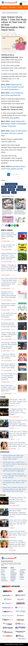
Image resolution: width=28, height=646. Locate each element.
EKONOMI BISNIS (12, 13)
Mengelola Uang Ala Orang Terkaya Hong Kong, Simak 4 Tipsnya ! (8, 325)
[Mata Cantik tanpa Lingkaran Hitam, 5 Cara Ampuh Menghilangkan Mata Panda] (22, 388)
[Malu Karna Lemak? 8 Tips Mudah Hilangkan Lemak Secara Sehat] (22, 367)
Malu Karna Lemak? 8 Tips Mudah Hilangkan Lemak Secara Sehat (8, 366)
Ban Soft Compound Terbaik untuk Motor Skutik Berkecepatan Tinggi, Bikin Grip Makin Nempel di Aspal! (18, 423)
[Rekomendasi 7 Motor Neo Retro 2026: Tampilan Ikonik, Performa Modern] (4, 403)
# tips (13, 192)
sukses (14, 79)
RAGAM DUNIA (12, 7)
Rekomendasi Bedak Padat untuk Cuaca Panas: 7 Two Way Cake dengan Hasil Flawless (12, 457)
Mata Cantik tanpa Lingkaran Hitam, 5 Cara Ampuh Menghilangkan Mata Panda (8, 388)
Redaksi (3, 574)
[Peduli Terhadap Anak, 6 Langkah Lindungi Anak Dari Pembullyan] (22, 336)
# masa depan (21, 190)
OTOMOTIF (13, 570)
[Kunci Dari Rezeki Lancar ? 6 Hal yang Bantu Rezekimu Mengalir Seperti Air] (22, 377)
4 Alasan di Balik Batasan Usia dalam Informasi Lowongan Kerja (14, 133)
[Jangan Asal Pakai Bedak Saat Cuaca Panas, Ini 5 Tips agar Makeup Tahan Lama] (4, 446)
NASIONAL (13, 578)
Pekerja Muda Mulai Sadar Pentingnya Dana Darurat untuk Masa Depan (8, 235)
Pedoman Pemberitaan (4, 580)
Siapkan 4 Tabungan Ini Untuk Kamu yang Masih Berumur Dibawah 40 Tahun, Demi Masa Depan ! (9, 268)
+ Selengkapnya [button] (22, 638)
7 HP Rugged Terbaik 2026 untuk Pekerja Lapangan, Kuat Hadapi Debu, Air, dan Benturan (14, 476)
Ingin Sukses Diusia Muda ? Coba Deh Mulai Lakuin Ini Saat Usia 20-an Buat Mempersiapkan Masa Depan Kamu (9, 282)
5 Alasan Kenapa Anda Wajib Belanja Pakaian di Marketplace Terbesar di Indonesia (13, 123)
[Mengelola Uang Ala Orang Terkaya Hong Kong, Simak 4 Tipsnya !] (22, 326)
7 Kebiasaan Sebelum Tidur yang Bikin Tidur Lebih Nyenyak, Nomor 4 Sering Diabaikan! (17, 412)
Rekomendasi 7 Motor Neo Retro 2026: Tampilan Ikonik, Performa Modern (18, 401)
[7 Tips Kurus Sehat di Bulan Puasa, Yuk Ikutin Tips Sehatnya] (22, 357)
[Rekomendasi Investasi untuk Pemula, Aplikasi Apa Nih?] (22, 306)
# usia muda (5, 192)
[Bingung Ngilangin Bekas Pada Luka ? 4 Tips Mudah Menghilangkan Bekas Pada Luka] (22, 256)
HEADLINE (13, 576)
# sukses (11, 190)
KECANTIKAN (4, 7)
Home (4, 13)
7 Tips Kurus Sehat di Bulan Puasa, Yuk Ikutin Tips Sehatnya (8, 356)
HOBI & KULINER (22, 577)
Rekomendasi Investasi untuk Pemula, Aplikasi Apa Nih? (8, 305)
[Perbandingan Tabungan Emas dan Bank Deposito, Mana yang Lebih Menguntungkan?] (22, 346)
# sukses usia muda (11, 184)
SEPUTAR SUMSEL (12, 580)
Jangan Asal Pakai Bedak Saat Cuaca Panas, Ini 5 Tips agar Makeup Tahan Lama (18, 444)
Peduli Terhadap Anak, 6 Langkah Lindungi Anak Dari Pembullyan (9, 335)
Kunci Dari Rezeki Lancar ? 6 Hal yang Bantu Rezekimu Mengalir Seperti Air (9, 376)
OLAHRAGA (23, 570)
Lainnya (22, 579)
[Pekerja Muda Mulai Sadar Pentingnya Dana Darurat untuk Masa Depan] (22, 236)
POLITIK (22, 571)
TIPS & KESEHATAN (13, 572)
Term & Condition (3, 577)
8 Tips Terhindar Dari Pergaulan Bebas (8, 246)
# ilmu (20, 187)
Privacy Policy (3, 572)
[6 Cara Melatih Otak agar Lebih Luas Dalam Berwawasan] (22, 316)
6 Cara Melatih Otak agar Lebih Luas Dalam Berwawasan (9, 315)
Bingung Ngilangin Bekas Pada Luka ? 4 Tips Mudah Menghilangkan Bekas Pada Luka (9, 256)
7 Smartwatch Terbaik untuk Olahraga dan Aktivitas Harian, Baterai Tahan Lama (14, 482)
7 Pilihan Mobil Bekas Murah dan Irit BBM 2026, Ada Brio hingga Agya (13, 470)
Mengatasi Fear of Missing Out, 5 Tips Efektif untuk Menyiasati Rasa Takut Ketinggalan (8, 294)
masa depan (5, 70)
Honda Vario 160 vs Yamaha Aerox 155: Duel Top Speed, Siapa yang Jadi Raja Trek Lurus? (18, 434)
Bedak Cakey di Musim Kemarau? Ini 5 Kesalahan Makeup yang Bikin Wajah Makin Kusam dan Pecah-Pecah (14, 489)
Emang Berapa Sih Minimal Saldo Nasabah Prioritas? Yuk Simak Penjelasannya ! (12, 87)
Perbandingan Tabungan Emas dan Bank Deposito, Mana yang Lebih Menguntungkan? (9, 345)
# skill (3, 190)
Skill (8, 107)
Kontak (3, 570)
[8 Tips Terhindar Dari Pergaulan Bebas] (22, 247)
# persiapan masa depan (8, 187)
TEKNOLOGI (20, 7)
